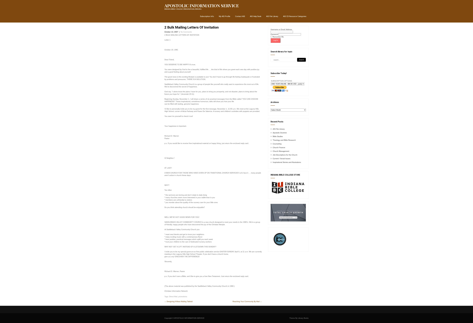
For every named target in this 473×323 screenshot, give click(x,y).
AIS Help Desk (255, 16)
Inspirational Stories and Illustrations (287, 162)
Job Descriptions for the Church (285, 155)
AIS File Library (272, 16)
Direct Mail (173, 297)
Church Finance (279, 147)
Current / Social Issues (281, 159)
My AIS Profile (224, 16)
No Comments (186, 32)
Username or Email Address (281, 29)
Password (274, 34)
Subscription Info (207, 16)
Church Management (281, 151)
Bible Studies (278, 136)
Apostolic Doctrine (280, 133)
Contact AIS (240, 16)
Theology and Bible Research (284, 140)
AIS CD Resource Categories (294, 16)
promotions (182, 297)
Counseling (277, 144)
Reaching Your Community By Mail (247, 301)
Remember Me (278, 37)
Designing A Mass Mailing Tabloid (178, 301)
